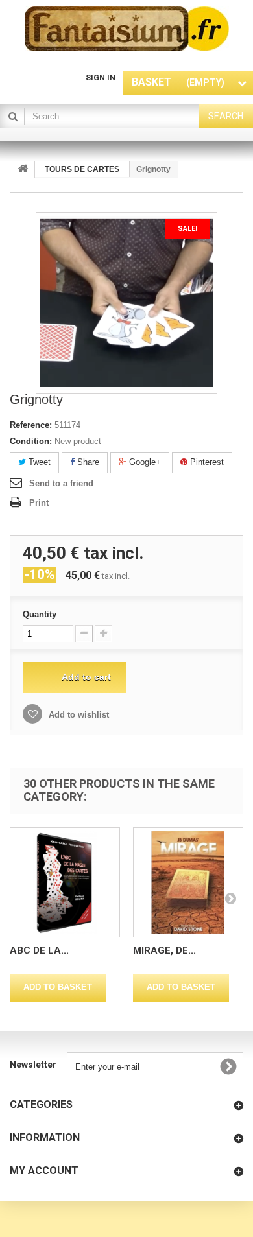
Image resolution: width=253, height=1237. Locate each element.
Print (39, 503)
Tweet (38, 462)
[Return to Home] (22, 169)
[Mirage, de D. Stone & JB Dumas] (188, 882)
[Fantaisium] (127, 28)
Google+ (143, 462)
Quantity (39, 614)
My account (44, 1170)
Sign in (100, 77)
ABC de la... (39, 950)
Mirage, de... (164, 950)
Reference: (31, 425)
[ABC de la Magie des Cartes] (65, 882)
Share (87, 462)
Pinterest (205, 462)
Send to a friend (61, 483)
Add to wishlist (77, 715)
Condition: (31, 441)
